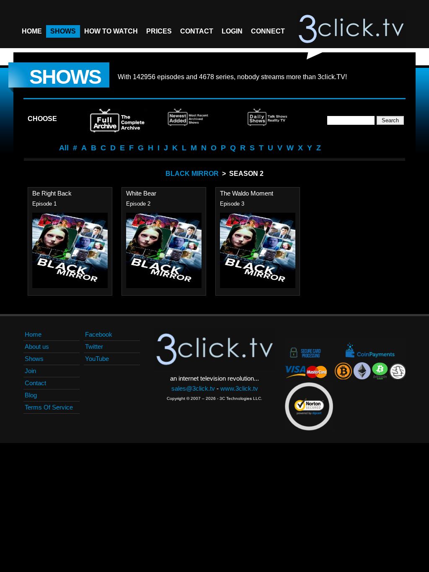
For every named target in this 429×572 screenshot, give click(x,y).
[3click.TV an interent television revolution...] (351, 29)
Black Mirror (192, 173)
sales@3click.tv (193, 388)
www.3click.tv (239, 388)
